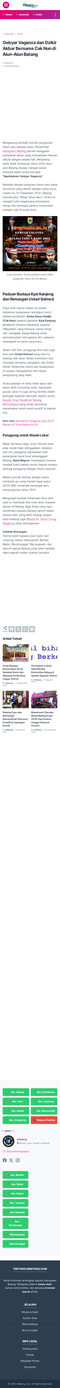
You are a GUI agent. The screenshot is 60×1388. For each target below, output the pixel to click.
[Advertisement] (30, 102)
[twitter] (18, 629)
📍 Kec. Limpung (44, 1101)
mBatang (22, 1139)
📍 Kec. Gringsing (16, 1120)
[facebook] (11, 629)
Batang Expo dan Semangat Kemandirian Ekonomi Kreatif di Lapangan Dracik (15, 719)
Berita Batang (30, 1324)
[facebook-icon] (5, 1160)
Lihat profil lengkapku (17, 1151)
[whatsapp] (25, 629)
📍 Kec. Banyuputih (44, 1110)
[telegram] (32, 629)
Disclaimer (30, 1367)
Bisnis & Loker (30, 1330)
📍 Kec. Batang (16, 1092)
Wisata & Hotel (30, 1312)
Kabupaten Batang (14, 151)
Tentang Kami (30, 1348)
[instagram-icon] (18, 1160)
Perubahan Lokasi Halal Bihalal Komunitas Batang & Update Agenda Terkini (44, 670)
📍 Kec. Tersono (15, 1202)
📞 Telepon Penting (44, 1120)
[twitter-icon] (11, 1160)
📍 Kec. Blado (15, 1184)
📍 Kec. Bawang (15, 1212)
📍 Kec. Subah (16, 1110)
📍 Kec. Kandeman (44, 1092)
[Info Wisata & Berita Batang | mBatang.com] (30, 5)
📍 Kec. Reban (16, 1193)
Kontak (30, 1354)
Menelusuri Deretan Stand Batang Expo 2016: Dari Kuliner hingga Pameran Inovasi (42, 719)
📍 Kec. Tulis (16, 1101)
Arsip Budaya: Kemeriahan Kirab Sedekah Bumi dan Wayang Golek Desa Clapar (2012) (14, 672)
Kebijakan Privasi (30, 1360)
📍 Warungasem (15, 1234)
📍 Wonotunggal (15, 1243)
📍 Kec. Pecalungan (15, 1223)
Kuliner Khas (30, 1318)
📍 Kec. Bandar (15, 1174)
